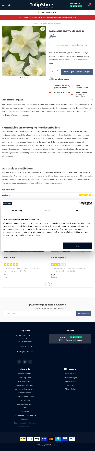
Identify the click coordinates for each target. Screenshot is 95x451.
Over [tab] (78, 210)
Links (25, 408)
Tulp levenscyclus (24, 381)
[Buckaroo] (65, 439)
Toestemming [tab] (16, 210)
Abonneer (84, 314)
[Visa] (44, 439)
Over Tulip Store (25, 377)
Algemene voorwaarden (25, 396)
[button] (20, 77)
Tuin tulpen (25, 419)
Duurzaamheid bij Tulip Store (25, 423)
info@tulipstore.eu (26, 352)
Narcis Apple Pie (58, 257)
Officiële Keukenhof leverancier (25, 415)
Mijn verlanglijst (70, 381)
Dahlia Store (24, 411)
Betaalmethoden (24, 393)
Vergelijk (70, 385)
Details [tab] (48, 210)
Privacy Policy (25, 400)
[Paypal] (58, 439)
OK (77, 246)
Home (36, 23)
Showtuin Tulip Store (24, 374)
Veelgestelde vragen (25, 404)
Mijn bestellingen (70, 377)
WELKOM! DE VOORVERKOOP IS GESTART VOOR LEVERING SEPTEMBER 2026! (47, 17)
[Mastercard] (51, 439)
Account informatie (70, 374)
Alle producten (70, 389)
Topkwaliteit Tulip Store (24, 385)
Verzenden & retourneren (25, 389)
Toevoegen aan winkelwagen (77, 72)
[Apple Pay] (37, 439)
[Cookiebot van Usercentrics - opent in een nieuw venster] (81, 203)
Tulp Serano (9, 257)
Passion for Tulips (24, 426)
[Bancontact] (72, 439)
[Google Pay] (30, 439)
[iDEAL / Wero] (23, 439)
